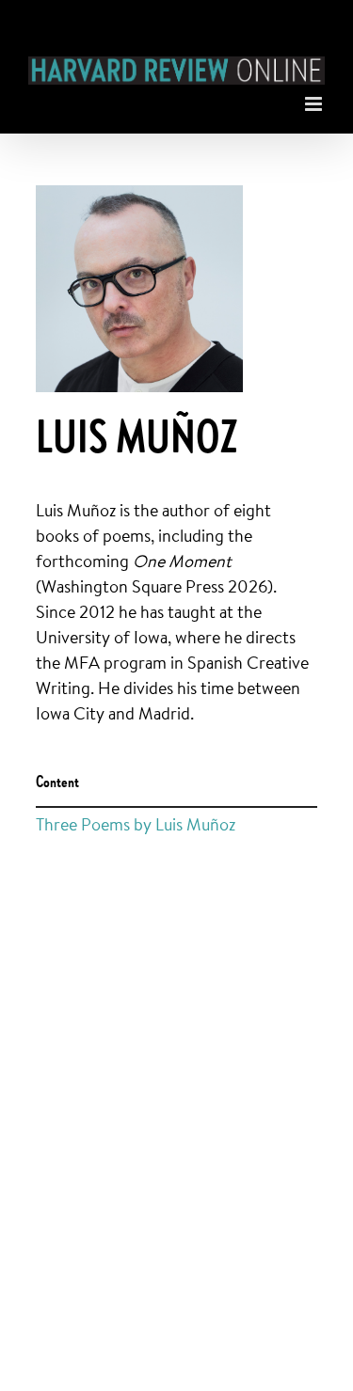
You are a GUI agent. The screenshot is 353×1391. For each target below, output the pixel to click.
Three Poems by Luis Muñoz (135, 824)
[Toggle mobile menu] (315, 99)
